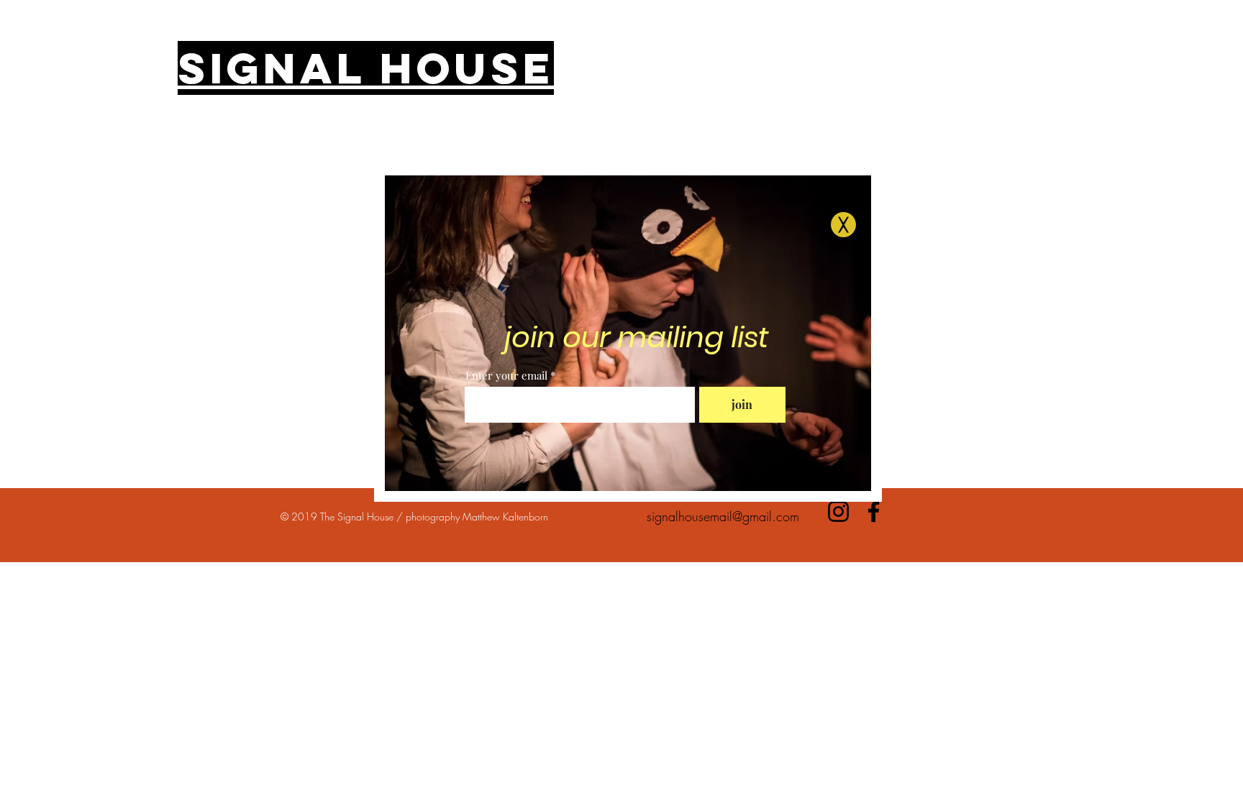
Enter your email (506, 375)
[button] (843, 224)
